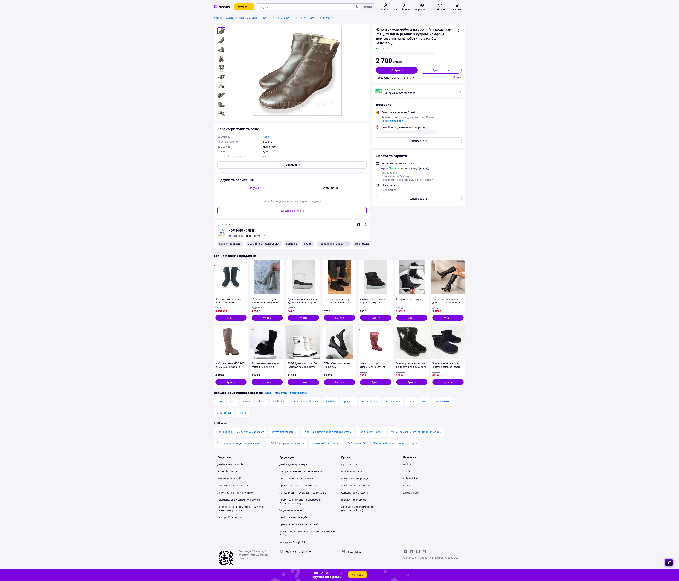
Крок (414, 443)
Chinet (261, 401)
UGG (219, 401)
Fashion (330, 401)
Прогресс (348, 401)
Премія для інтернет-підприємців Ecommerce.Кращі (300, 501)
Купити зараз (440, 70)
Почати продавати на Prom (296, 478)
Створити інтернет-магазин (296, 471)
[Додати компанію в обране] (366, 224)
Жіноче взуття (284, 17)
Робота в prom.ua (351, 471)
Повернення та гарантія (334, 243)
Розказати (357, 574)
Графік (308, 243)
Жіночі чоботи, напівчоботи (316, 17)
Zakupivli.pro (411, 492)
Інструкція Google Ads (292, 542)
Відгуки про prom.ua (353, 499)
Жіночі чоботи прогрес (326, 443)
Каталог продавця (230, 243)
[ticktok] (424, 552)
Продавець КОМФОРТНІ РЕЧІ (393, 77)
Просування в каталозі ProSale (298, 485)
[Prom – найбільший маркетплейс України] (222, 7)
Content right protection (355, 492)
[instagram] (418, 552)
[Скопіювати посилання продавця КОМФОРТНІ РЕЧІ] (358, 224)
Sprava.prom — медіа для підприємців (302, 492)
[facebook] (412, 552)
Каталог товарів (223, 17)
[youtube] (405, 552)
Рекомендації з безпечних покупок (238, 499)
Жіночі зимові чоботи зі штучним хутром (416, 431)
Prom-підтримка (227, 471)
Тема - (293, 551)
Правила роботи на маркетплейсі (299, 524)
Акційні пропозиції (229, 478)
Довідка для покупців (230, 464)
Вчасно (407, 485)
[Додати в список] (458, 30)
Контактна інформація (355, 478)
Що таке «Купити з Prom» (232, 485)
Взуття (266, 17)
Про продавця (364, 243)
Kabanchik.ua (411, 478)
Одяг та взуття (248, 17)
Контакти (292, 243)
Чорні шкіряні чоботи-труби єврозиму (240, 431)
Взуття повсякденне (283, 431)
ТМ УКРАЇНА (443, 401)
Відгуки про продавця (264, 243)
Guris (425, 401)
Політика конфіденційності (295, 517)
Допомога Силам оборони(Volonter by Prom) (357, 508)
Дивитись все (418, 141)
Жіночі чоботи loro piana (388, 443)
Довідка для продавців (293, 464)
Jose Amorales (370, 401)
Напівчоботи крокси (371, 431)
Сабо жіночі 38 (357, 443)
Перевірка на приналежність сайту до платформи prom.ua (240, 508)
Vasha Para (279, 401)
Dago (411, 401)
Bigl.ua (407, 464)
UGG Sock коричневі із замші (286, 443)
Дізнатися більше (392, 120)
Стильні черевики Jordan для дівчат (239, 443)
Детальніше (292, 165)
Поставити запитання (292, 210)
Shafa (406, 471)
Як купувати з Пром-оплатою (235, 492)
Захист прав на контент (355, 485)
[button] (397, 70)
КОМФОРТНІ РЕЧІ (241, 230)
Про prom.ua (349, 464)
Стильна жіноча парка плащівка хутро (327, 431)
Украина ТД (224, 412)
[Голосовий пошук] (357, 7)
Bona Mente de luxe (306, 401)
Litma (246, 401)
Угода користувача (290, 510)
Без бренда (393, 401)
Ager (233, 401)
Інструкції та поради (230, 517)
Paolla (242, 412)
